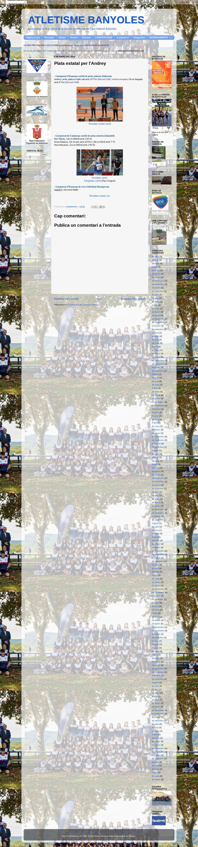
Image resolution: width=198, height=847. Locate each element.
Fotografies (139, 37)
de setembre (158, 291)
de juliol (155, 256)
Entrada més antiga (133, 298)
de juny (155, 260)
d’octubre (156, 288)
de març (155, 270)
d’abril (154, 267)
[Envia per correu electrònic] (92, 206)
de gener (156, 277)
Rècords (86, 37)
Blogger (132, 836)
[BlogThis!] (95, 206)
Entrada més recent (66, 298)
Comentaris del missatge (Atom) (83, 305)
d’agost (155, 333)
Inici (99, 298)
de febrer (156, 274)
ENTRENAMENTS (158, 37)
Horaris (74, 37)
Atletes (62, 37)
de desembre (158, 281)
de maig (155, 263)
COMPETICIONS (103, 37)
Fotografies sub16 (92, 181)
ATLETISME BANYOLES (86, 19)
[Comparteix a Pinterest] (103, 206)
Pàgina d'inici (33, 37)
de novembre (158, 284)
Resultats (49, 37)
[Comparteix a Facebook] (100, 206)
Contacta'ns (123, 37)
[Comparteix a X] (98, 206)
